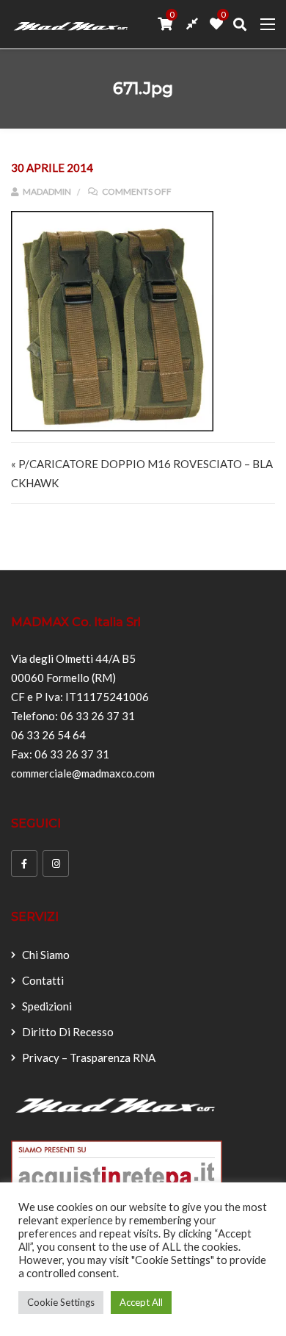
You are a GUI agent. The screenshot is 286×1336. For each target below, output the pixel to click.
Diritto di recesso (68, 1031)
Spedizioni (47, 1006)
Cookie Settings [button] (61, 1302)
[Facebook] (24, 863)
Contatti (43, 980)
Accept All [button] (141, 1302)
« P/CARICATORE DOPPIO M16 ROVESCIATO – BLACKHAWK (142, 473)
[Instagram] (56, 863)
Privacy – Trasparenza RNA (88, 1057)
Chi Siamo (46, 954)
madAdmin (46, 191)
